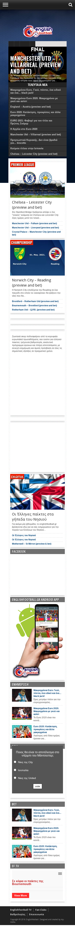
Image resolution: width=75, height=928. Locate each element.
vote (37, 786)
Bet (14, 804)
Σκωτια (17, 476)
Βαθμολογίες (17, 914)
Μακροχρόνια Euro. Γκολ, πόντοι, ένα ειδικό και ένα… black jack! (35, 91)
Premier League (22, 164)
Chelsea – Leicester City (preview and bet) (33, 154)
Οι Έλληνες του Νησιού (24, 535)
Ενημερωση (20, 684)
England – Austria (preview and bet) (30, 106)
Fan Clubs (40, 909)
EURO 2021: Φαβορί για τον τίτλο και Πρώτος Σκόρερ (31, 122)
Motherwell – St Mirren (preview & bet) (31, 544)
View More (20, 895)
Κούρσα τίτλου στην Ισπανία (26, 148)
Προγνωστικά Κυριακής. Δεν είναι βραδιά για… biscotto (33, 141)
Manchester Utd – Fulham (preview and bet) (34, 223)
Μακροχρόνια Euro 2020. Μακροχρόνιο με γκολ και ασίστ (34, 100)
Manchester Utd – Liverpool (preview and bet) (35, 227)
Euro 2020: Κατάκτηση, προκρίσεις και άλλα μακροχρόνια (35, 113)
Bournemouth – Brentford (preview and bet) (34, 305)
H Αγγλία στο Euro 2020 (23, 129)
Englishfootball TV (20, 909)
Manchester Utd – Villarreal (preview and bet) (35, 64)
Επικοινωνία (36, 914)
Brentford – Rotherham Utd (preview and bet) (35, 301)
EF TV (15, 866)
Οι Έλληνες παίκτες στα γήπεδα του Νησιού (33, 517)
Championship (21, 242)
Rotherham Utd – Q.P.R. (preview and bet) (33, 309)
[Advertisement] (41, 15)
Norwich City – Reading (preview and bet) (31, 283)
